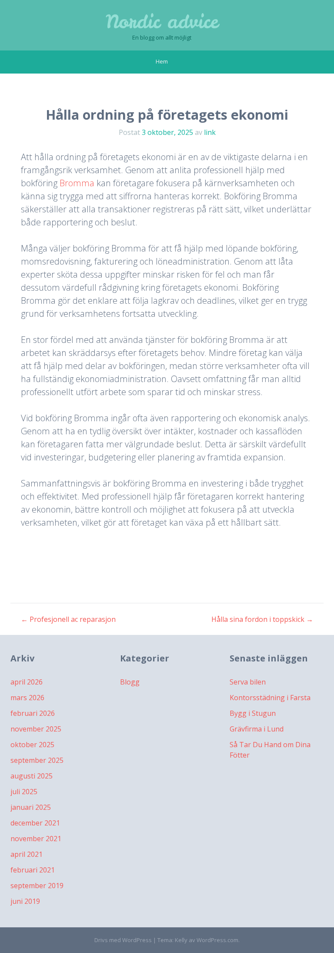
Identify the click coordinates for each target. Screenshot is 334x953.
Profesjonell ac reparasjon (68, 619)
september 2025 (36, 760)
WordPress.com (217, 940)
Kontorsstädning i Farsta (270, 697)
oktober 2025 (32, 744)
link (210, 132)
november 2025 (35, 729)
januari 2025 (30, 807)
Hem (162, 61)
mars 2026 (27, 697)
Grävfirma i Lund (257, 729)
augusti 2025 (31, 776)
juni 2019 (25, 901)
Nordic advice (162, 22)
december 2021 (35, 823)
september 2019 (36, 885)
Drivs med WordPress (123, 940)
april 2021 (26, 854)
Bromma (77, 183)
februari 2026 (32, 713)
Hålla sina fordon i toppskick (262, 619)
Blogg (130, 682)
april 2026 (26, 682)
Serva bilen (248, 682)
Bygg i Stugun (253, 713)
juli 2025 (23, 791)
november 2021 (35, 838)
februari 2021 (32, 870)
